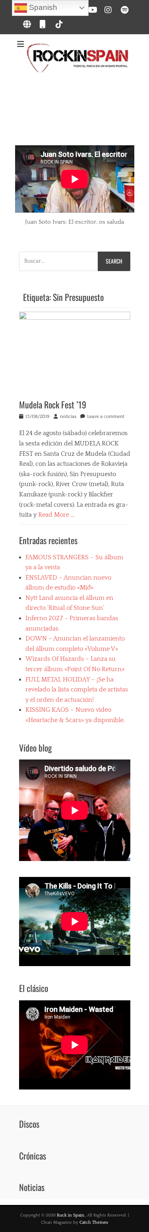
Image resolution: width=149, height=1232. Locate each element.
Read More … (56, 514)
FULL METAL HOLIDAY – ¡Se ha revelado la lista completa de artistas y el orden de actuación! (76, 689)
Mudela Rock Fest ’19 (52, 404)
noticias (68, 416)
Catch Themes (93, 1222)
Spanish (42, 7)
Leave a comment (105, 416)
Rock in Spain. (71, 1215)
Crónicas (32, 1155)
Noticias (32, 1187)
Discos (29, 1123)
